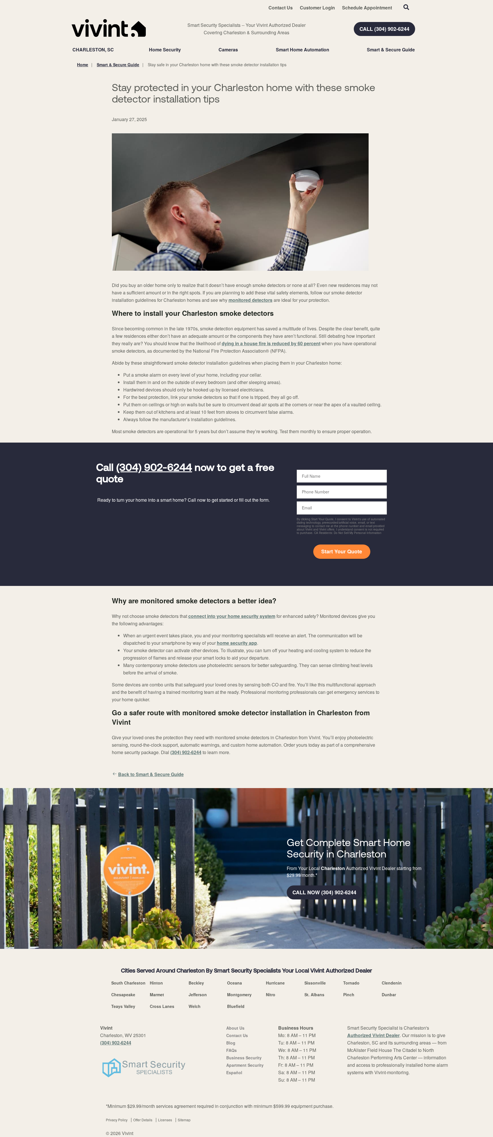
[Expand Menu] (183, 49)
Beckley (196, 983)
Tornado (351, 983)
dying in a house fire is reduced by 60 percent (271, 343)
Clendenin (392, 983)
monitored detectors (250, 300)
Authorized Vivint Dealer (373, 1035)
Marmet (157, 994)
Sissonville (315, 983)
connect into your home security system (231, 616)
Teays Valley (123, 1006)
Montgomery (239, 994)
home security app (237, 643)
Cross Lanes (162, 1006)
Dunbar (389, 994)
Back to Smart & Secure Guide (151, 774)
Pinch (348, 994)
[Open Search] (406, 7)
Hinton (156, 983)
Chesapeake (123, 994)
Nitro (270, 994)
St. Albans (314, 994)
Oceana (234, 983)
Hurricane (275, 983)
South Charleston (128, 983)
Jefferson (198, 994)
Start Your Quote (341, 551)
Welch (195, 1006)
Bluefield (236, 1006)
